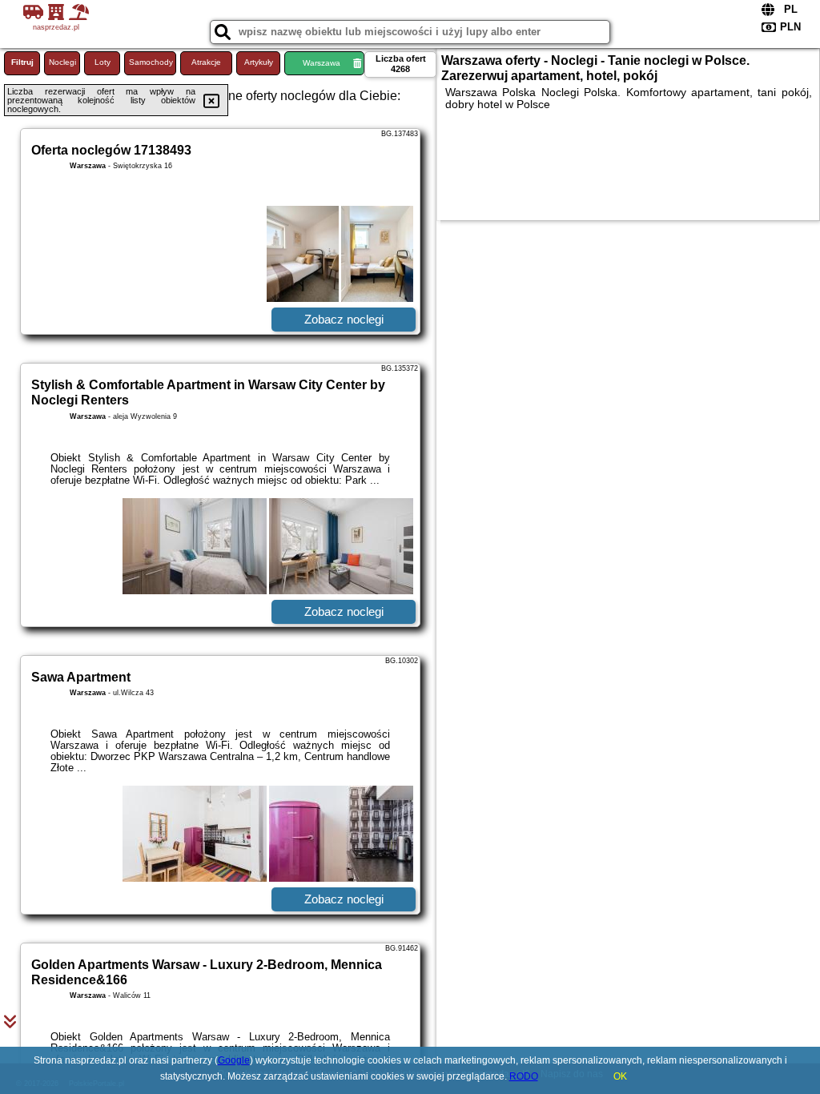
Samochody (151, 62)
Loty (102, 62)
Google (234, 1060)
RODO (523, 1076)
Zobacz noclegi (344, 319)
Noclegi (62, 62)
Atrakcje (206, 62)
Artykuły (258, 62)
